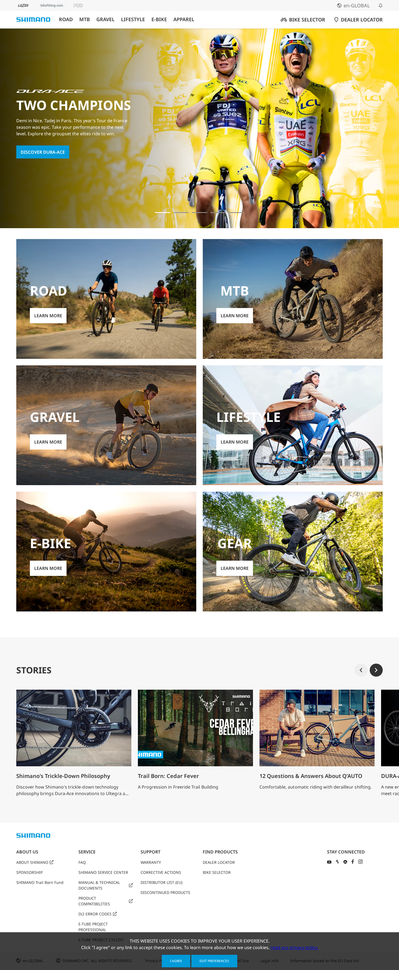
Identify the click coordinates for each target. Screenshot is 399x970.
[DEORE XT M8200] (199, 212)
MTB (84, 19)
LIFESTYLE (133, 19)
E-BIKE (159, 19)
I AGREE (176, 961)
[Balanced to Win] (181, 212)
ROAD (66, 19)
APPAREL (183, 19)
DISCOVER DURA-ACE (43, 152)
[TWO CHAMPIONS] (162, 212)
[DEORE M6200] (218, 212)
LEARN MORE (48, 316)
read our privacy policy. (294, 947)
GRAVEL (105, 19)
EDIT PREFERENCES (214, 961)
